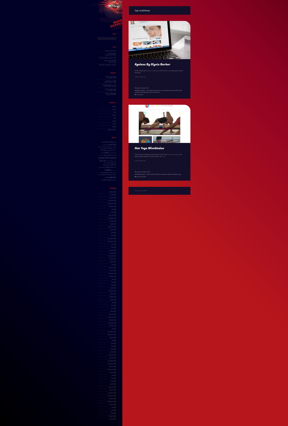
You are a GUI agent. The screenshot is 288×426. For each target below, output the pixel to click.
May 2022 (113, 212)
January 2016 (113, 294)
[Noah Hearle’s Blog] (114, 16)
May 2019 (113, 247)
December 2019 (112, 238)
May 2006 (113, 381)
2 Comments (139, 94)
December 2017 (112, 256)
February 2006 (112, 387)
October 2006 (112, 366)
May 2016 (113, 282)
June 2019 (113, 244)
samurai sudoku (101, 167)
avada (102, 142)
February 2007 (112, 355)
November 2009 (112, 331)
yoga (179, 174)
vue (105, 177)
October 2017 (112, 259)
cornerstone (105, 144)
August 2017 (113, 261)
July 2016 (114, 279)
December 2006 (112, 360)
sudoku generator (104, 172)
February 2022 (112, 215)
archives (150, 90)
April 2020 (113, 235)
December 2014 (112, 317)
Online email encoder (110, 50)
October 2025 (112, 192)
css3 (114, 145)
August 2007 (113, 337)
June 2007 (113, 343)
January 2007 (112, 358)
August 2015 (113, 299)
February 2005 (112, 416)
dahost (104, 146)
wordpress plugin (107, 180)
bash (106, 142)
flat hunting (103, 150)
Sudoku (114, 126)
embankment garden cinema (109, 148)
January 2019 (113, 250)
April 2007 (113, 349)
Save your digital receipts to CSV (107, 58)
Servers (114, 124)
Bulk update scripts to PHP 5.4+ (111, 94)
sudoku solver (113, 172)
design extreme (110, 146)
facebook (167, 90)
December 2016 (112, 273)
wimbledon (174, 174)
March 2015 (113, 311)
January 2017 (113, 270)
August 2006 (113, 372)
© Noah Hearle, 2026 (140, 190)
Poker (114, 118)
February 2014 (112, 320)
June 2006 (113, 378)
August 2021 (113, 224)
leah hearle (107, 155)
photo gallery (110, 163)
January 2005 (112, 419)
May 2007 (113, 346)
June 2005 (113, 410)
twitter (151, 92)
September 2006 (112, 369)
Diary (114, 112)
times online (113, 174)
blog (115, 142)
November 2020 (112, 227)
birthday (111, 142)
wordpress (111, 177)
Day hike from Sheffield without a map (110, 61)
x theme (114, 180)
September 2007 (112, 334)
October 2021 (112, 221)
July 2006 (113, 375)
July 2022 (114, 209)
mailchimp (138, 92)
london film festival (107, 158)
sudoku (108, 170)
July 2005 (113, 407)
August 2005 (113, 404)
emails (101, 148)
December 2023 (112, 200)
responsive (113, 165)
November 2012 (112, 323)
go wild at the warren (111, 150)
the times (107, 174)
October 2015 (112, 296)
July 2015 (114, 302)
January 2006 (112, 390)
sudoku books (114, 170)
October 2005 (112, 398)
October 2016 (112, 276)
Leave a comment (141, 176)
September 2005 (112, 401)
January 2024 (112, 197)
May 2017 (113, 264)
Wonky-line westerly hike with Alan (107, 65)
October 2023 (112, 206)
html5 (106, 153)
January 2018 (113, 253)
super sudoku (101, 174)
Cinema (114, 109)
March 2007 (113, 352)
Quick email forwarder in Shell (111, 77)
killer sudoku (101, 155)
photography (145, 92)
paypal (105, 163)
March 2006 (113, 384)
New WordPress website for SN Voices (110, 54)
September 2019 (112, 241)
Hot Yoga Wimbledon (149, 148)
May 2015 (113, 305)
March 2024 (113, 195)
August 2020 (113, 229)
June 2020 (113, 232)
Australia (114, 106)
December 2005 (112, 393)
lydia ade (102, 161)
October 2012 (112, 326)
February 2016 (112, 291)
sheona (111, 167)
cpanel (110, 145)
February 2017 (112, 267)
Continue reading (140, 76)
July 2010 (114, 328)
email (115, 146)
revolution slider (166, 174)
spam (115, 167)
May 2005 (113, 413)
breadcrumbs (157, 90)
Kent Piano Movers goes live (110, 85)
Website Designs (112, 129)
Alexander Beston (107, 85)
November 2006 (112, 363)
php (115, 163)
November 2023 (112, 203)
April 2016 (113, 285)
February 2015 (112, 314)
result (163, 156)
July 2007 (113, 340)
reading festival (106, 165)
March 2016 (113, 288)
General (114, 115)
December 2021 (112, 218)
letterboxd (114, 155)
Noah (106, 76)
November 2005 (112, 395)
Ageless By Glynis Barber (152, 64)
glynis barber (174, 90)
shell (107, 167)
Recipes (114, 121)
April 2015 (113, 308)
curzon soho (100, 146)
